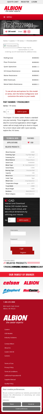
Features (30, 138)
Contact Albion (9, 344)
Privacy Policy (9, 367)
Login (34, 1)
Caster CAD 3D (9, 352)
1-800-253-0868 (9, 302)
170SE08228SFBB (29, 266)
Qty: (4, 112)
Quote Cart (13, 1)
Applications (12, 142)
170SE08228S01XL (20, 266)
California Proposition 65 (13, 375)
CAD (31, 142)
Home (5, 41)
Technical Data (12, 138)
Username (14, 230)
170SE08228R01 (18, 25)
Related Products (12, 147)
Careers (7, 356)
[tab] (12, 138)
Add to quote (22, 112)
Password (13, 239)
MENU (9, 17)
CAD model (12, 31)
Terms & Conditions (11, 372)
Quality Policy (9, 384)
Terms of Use (9, 363)
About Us (8, 348)
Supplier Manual (10, 379)
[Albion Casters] (13, 9)
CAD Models (9, 333)
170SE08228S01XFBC (11, 266)
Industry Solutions (11, 338)
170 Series (20, 41)
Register (25, 1)
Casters (12, 41)
